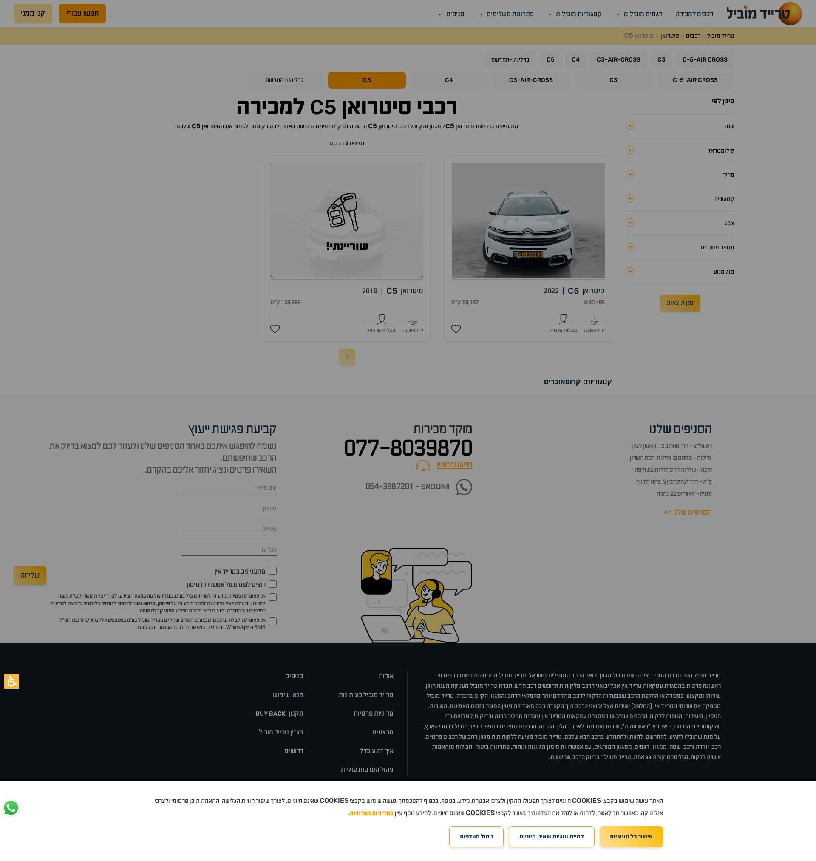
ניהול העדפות (476, 836)
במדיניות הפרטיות (372, 813)
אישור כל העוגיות (631, 836)
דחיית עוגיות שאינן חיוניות (551, 836)
